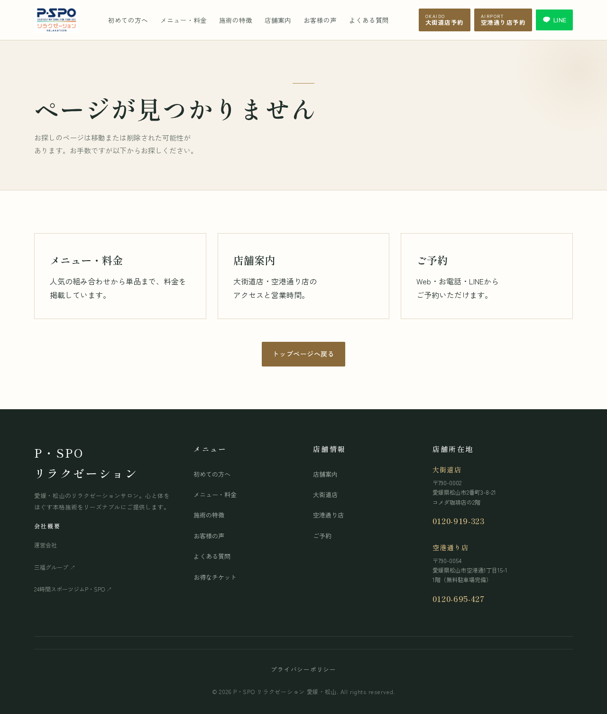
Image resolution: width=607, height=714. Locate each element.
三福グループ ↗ (54, 567)
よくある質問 (369, 20)
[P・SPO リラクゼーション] (56, 20)
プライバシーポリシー (303, 669)
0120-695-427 (458, 598)
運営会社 (45, 545)
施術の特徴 (235, 20)
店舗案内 (278, 20)
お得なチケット (215, 577)
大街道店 (325, 494)
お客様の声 (320, 20)
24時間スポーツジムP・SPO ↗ (73, 589)
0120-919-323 (458, 520)
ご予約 (322, 535)
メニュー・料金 (183, 20)
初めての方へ (128, 20)
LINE (559, 19)
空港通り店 (328, 514)
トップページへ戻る (303, 353)
